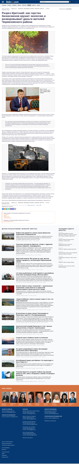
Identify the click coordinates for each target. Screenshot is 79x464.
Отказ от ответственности (7, 441)
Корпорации (29, 334)
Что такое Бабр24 (6, 447)
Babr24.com (14, 8)
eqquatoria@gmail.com (54, 413)
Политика (37, 8)
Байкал (30, 240)
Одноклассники (7, 217)
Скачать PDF (38, 205)
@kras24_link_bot (31, 422)
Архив (38, 5)
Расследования (33, 322)
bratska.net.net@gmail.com (12, 416)
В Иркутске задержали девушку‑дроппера (67, 249)
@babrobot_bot (52, 412)
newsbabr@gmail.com (11, 412)
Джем (5, 215)
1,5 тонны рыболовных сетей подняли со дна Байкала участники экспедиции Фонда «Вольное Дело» (35, 274)
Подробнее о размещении (50, 420)
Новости (34, 5)
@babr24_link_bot (10, 410)
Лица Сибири (7, 388)
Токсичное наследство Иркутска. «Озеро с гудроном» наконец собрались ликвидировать (34, 245)
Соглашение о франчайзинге (8, 445)
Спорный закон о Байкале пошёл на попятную (32, 337)
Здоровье (27, 356)
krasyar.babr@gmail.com (32, 424)
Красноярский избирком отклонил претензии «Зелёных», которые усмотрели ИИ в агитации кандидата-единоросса (68, 234)
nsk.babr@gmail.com (31, 429)
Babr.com (12, 2)
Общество (29, 269)
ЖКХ (26, 269)
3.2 (9, 461)
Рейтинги (24, 5)
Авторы (19, 5)
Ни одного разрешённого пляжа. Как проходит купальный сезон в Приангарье (32, 349)
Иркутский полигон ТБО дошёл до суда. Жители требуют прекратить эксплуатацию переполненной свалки (33, 260)
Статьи (29, 5)
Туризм (26, 368)
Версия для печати (31, 205)
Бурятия (41, 309)
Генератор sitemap (30, 461)
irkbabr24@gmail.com (8, 221)
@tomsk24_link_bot (31, 433)
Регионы (4, 5)
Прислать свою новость (28, 437)
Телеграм (6, 214)
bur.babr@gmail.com (31, 413)
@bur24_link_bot (31, 412)
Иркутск (42, 8)
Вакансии (4, 449)
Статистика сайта (5, 451)
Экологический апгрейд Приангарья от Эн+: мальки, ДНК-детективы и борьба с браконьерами (34, 327)
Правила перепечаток (7, 443)
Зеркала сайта (5, 457)
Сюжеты (9, 5)
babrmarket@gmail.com (54, 418)
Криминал (31, 381)
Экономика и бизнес (29, 8)
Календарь (4, 455)
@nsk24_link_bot (31, 428)
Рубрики (14, 5)
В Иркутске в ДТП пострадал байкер (66, 262)
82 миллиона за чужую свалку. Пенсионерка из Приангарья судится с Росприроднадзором (32, 314)
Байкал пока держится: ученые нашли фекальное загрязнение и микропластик (33, 233)
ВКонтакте (7, 216)
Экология (20, 8)
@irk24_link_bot (30, 417)
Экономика (29, 309)
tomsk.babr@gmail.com (32, 434)
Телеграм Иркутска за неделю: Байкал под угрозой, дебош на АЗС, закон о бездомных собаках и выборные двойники (35, 373)
